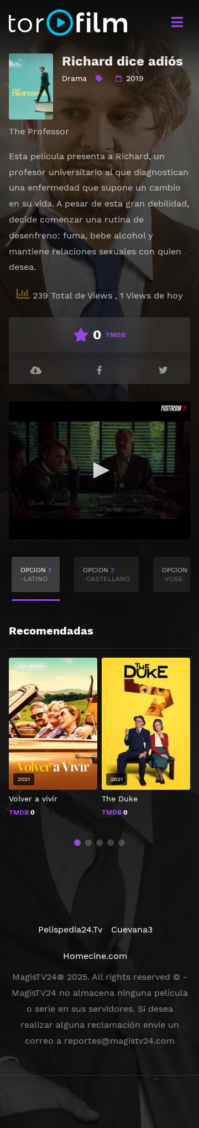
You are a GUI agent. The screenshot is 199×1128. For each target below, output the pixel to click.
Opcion (35, 574)
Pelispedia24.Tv (70, 929)
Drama (74, 78)
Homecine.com (95, 956)
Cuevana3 (132, 929)
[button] (77, 842)
